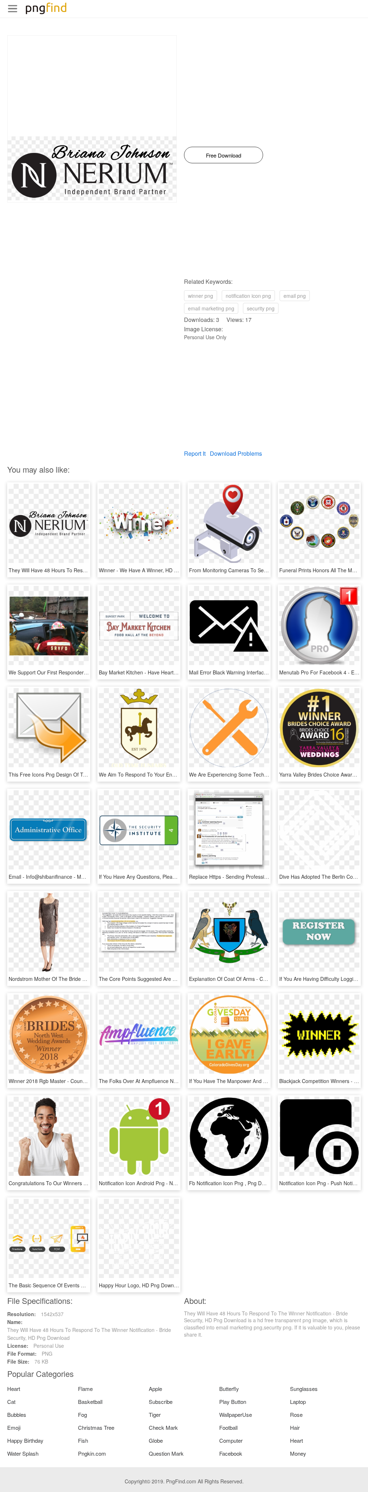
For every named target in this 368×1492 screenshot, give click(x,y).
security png (261, 308)
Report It (195, 453)
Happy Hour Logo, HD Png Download (141, 1285)
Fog (82, 1414)
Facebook (230, 1453)
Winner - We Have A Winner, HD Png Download (153, 570)
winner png (200, 295)
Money (298, 1453)
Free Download (223, 155)
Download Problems (236, 453)
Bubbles (16, 1414)
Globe (156, 1440)
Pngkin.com (92, 1453)
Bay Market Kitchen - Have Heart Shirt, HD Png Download (164, 672)
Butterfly (229, 1388)
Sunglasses (304, 1388)
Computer (231, 1440)
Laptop (298, 1401)
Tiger (155, 1414)
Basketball (90, 1401)
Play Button (232, 1401)
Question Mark (166, 1453)
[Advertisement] (92, 86)
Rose (296, 1414)
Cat (11, 1401)
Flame (85, 1388)
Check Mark (163, 1427)
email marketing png (211, 308)
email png (295, 295)
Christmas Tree (96, 1427)
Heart (13, 1388)
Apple (155, 1388)
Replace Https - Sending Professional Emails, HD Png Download (262, 876)
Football (228, 1427)
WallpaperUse (235, 1414)
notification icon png (248, 295)
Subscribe (160, 1401)
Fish (83, 1440)
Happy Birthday (25, 1440)
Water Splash (22, 1453)
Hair (295, 1427)
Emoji (13, 1427)
